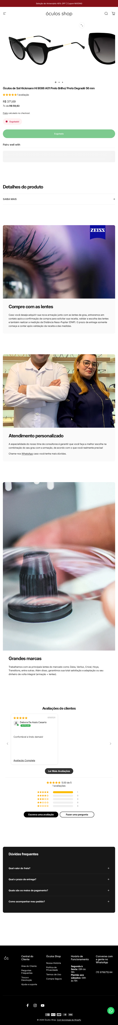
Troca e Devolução (26, 978)
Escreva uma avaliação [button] (41, 814)
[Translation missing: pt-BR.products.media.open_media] (82, 25)
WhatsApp (27, 453)
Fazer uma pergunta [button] (77, 814)
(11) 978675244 (104, 972)
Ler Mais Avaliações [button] (59, 771)
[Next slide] (110, 743)
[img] (20, 717)
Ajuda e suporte (29, 984)
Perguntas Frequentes (27, 971)
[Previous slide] (7, 743)
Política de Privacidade (52, 968)
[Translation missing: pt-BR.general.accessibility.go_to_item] (55, 82)
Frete (5, 113)
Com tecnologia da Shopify (69, 1020)
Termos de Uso (53, 974)
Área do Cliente (29, 966)
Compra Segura (54, 978)
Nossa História (53, 963)
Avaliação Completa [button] (24, 760)
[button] (10, 94)
